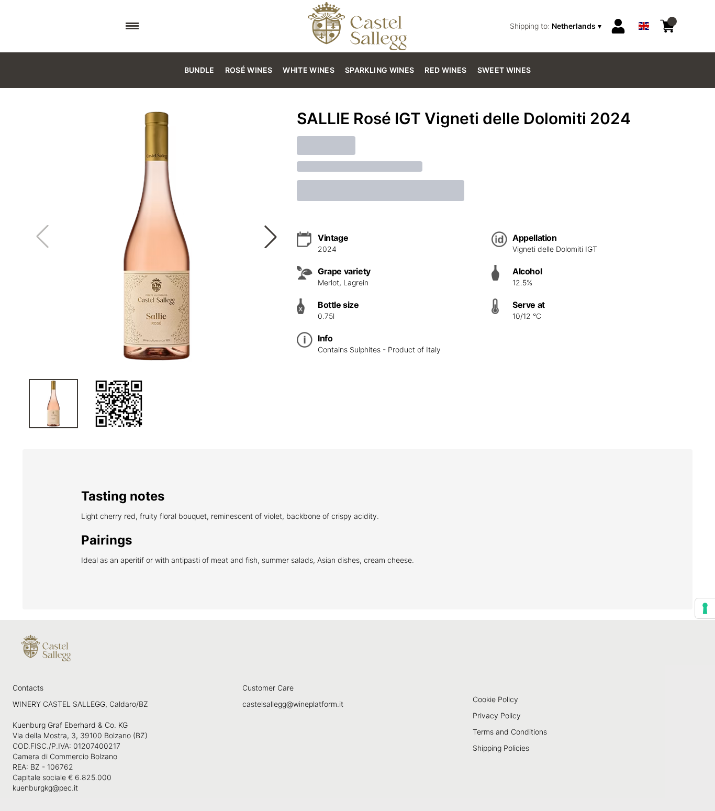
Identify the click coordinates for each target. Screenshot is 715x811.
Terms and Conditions (510, 731)
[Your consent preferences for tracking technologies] (705, 608)
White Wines (308, 69)
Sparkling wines (379, 69)
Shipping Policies (501, 747)
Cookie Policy (495, 699)
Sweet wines (504, 69)
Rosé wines (249, 69)
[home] (358, 26)
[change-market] (557, 26)
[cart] (667, 26)
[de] (644, 12)
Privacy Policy (497, 715)
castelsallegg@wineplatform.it (292, 703)
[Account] (618, 26)
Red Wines (445, 69)
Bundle (199, 69)
